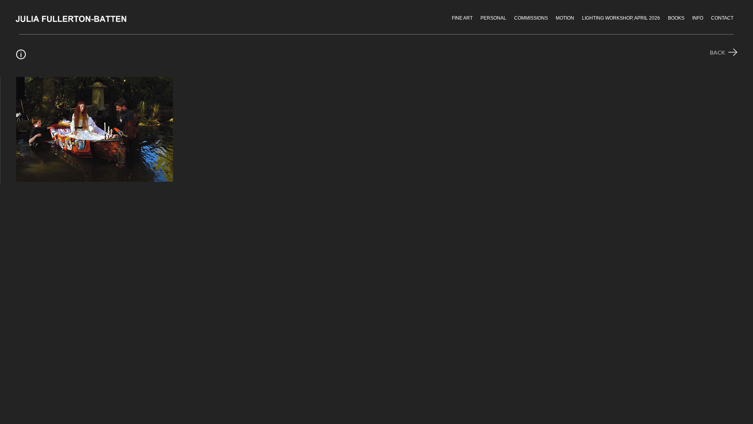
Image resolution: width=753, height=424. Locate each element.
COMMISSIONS (531, 18)
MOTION (565, 18)
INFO (697, 18)
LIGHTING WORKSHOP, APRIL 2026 (621, 18)
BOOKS (676, 18)
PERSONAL (493, 18)
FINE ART (462, 18)
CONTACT (722, 18)
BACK (718, 52)
